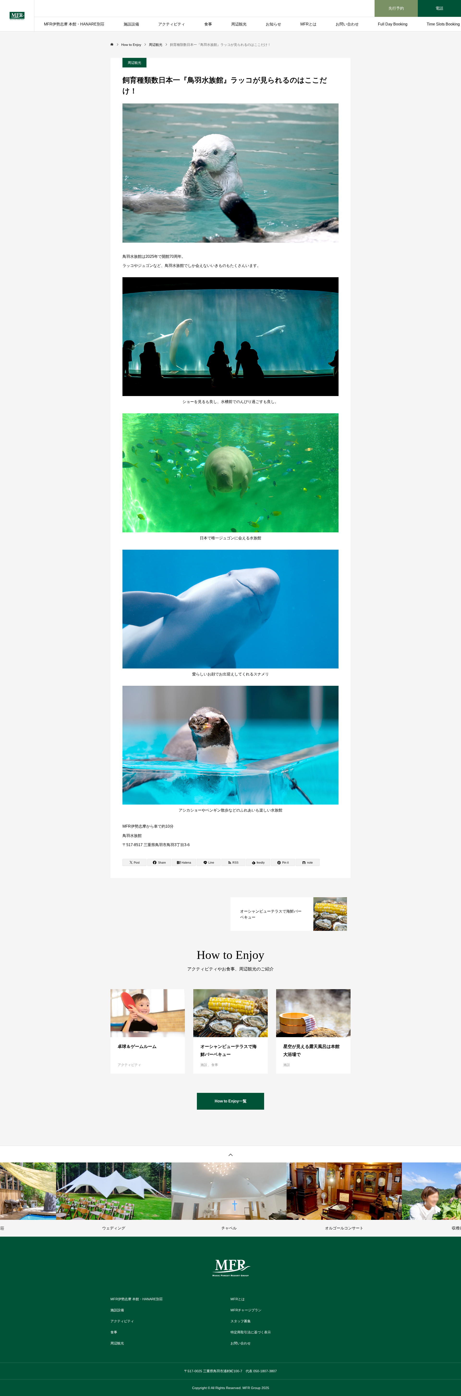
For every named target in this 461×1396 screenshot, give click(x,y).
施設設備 (131, 24)
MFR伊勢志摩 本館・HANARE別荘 (74, 24)
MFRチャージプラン (245, 1310)
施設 (203, 1065)
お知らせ (273, 24)
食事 (208, 24)
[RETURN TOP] (230, 1154)
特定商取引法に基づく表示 (250, 1332)
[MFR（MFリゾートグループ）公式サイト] (17, 15)
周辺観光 (239, 24)
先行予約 (396, 8)
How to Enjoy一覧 (231, 1101)
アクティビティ (171, 24)
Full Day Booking (392, 24)
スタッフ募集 (240, 1321)
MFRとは (308, 24)
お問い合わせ (347, 24)
